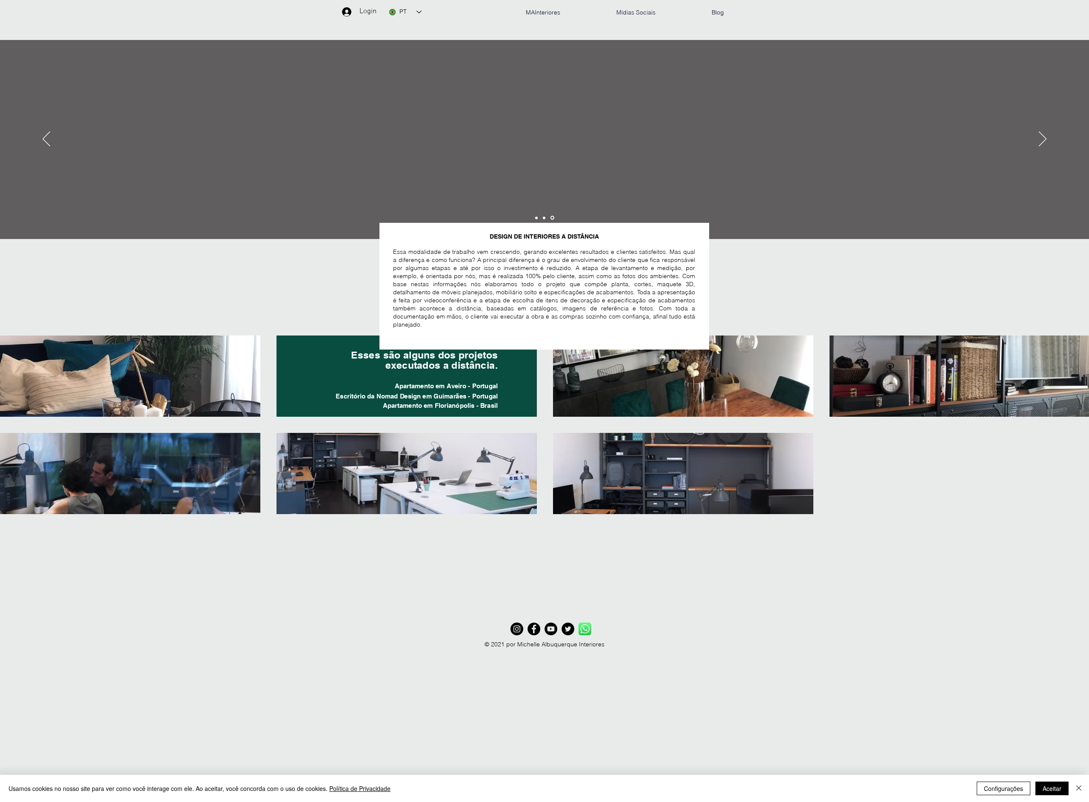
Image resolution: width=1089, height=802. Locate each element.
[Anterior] (46, 139)
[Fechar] (1079, 788)
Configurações (1003, 788)
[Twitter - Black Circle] (568, 629)
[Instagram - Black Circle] (516, 629)
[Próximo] (1042, 139)
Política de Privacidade (360, 788)
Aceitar (1052, 788)
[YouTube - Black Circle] (550, 629)
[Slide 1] (536, 217)
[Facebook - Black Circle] (533, 629)
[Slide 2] (544, 217)
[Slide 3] (552, 218)
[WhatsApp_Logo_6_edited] (585, 629)
